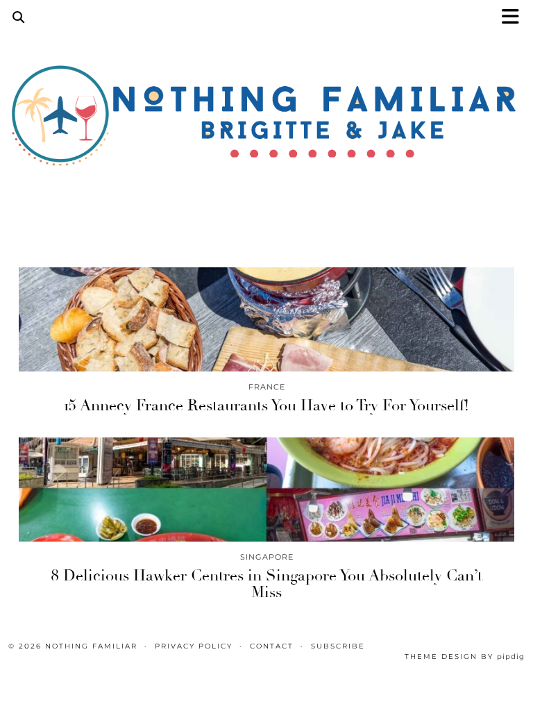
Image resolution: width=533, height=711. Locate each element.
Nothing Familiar (91, 646)
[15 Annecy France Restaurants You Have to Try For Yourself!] (266, 319)
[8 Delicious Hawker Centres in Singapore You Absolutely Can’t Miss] (266, 489)
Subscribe (338, 646)
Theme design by (465, 656)
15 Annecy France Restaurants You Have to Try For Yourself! (266, 405)
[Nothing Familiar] (266, 119)
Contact (272, 646)
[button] (514, 17)
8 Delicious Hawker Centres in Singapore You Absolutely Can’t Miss (266, 584)
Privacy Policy (193, 646)
